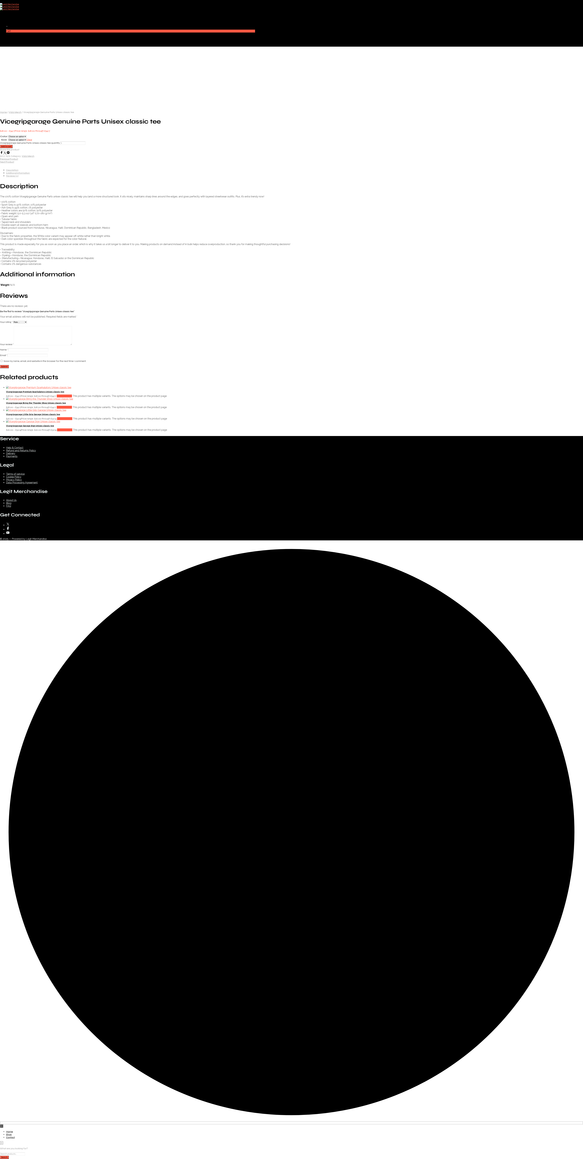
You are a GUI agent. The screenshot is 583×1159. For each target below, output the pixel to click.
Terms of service (15, 473)
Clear (29, 139)
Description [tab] (12, 170)
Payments (11, 456)
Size (4, 139)
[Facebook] (2, 153)
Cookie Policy (13, 476)
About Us (11, 500)
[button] (7, 25)
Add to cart (6, 146)
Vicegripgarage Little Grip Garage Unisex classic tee (33, 414)
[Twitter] (5, 153)
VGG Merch (15, 112)
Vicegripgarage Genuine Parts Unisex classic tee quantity (30, 142)
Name (4, 349)
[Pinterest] (8, 153)
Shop (9, 17)
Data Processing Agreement (22, 482)
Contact (10, 20)
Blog (8, 503)
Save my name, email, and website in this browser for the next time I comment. (45, 361)
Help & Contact (14, 447)
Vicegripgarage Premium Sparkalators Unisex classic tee (35, 392)
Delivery (10, 453)
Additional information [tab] (18, 173)
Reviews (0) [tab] (12, 175)
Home (9, 14)
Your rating (6, 322)
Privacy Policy (14, 479)
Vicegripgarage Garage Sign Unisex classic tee (30, 426)
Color (4, 136)
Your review (7, 344)
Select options (64, 396)
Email (3, 355)
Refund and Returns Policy (21, 450)
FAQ (8, 506)
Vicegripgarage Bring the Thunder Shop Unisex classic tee (36, 403)
